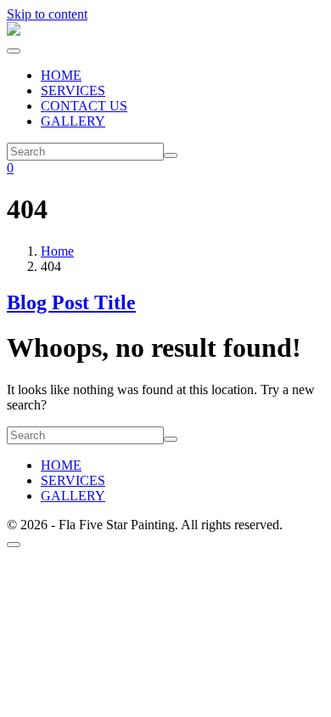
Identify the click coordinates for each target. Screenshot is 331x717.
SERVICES (73, 90)
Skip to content (47, 14)
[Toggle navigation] (13, 51)
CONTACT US (84, 106)
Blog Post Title (71, 302)
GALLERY (73, 121)
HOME (61, 75)
